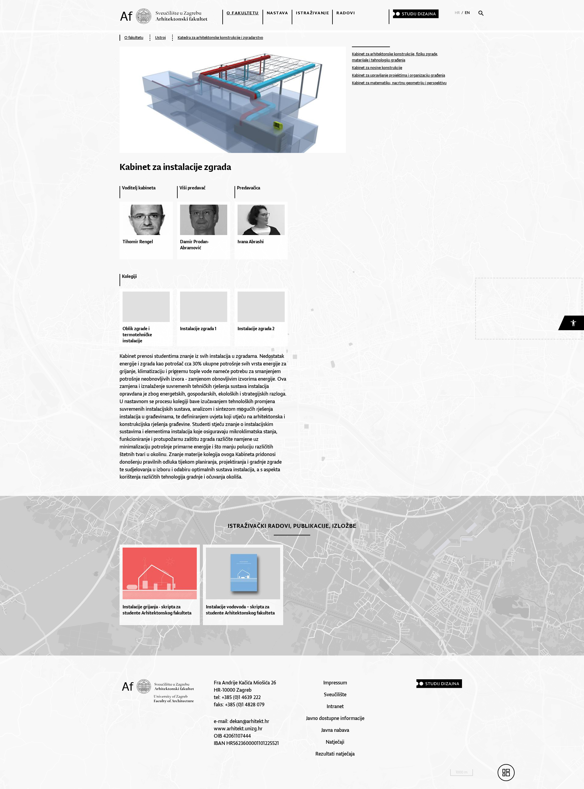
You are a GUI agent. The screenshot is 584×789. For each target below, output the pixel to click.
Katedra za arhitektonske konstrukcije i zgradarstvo (220, 37)
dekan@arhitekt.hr (249, 721)
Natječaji (335, 742)
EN (467, 12)
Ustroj (160, 37)
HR (457, 12)
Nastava (277, 13)
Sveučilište (335, 694)
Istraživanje (312, 13)
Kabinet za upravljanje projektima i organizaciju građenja (398, 75)
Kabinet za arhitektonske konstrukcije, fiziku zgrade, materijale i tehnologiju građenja (395, 57)
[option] (148, 225)
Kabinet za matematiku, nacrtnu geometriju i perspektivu (399, 82)
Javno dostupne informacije (335, 718)
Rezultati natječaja (335, 753)
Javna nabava (335, 730)
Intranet (335, 706)
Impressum (335, 682)
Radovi (345, 13)
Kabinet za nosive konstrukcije (377, 67)
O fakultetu (243, 13)
